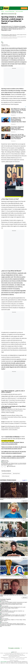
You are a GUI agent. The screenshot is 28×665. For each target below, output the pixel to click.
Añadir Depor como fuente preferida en (9, 13)
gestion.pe (24, 661)
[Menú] (1, 8)
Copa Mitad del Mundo (6, 473)
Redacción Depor (4, 44)
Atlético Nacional (5, 476)
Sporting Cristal (16, 473)
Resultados (24, 8)
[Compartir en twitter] (5, 466)
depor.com (3, 662)
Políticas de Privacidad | (19, 658)
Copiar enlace (12, 466)
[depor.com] (6, 8)
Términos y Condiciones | (9, 658)
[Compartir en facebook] (2, 466)
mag (27, 662)
